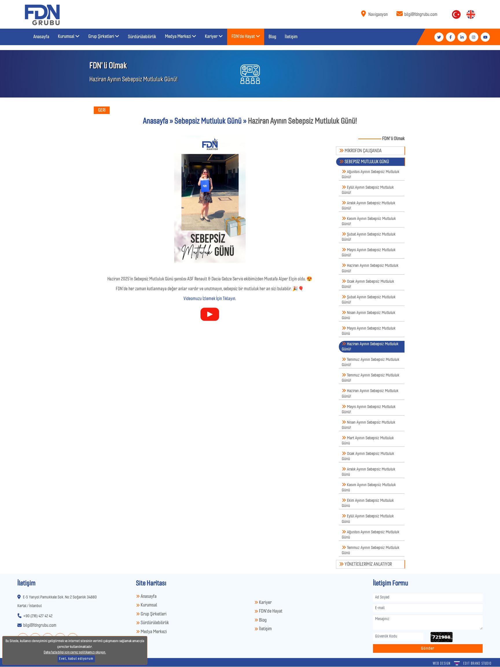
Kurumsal (148, 605)
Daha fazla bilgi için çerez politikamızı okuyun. (75, 652)
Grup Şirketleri (153, 614)
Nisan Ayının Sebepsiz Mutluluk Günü (368, 315)
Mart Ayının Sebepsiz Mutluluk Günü (368, 440)
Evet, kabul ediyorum (76, 659)
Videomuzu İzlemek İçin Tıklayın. (209, 298)
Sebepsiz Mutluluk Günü (366, 161)
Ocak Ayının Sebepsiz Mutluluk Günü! (368, 284)
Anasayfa (155, 121)
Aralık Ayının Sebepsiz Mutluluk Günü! (368, 205)
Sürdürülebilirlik (154, 622)
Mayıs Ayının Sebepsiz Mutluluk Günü (369, 331)
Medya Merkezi (153, 631)
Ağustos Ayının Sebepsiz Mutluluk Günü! (370, 174)
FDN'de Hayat (270, 611)
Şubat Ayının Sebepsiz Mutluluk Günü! (369, 237)
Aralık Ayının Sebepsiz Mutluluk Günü (368, 472)
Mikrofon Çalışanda (363, 150)
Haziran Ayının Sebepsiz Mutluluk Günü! (370, 268)
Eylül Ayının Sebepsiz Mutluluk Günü (368, 519)
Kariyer (265, 602)
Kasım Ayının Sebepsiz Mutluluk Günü (369, 487)
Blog (262, 620)
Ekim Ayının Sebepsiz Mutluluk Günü (368, 503)
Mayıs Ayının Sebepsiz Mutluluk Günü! (369, 252)
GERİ (101, 110)
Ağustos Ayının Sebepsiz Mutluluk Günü (370, 534)
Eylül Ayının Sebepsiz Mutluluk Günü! (368, 190)
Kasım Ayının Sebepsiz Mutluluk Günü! (369, 221)
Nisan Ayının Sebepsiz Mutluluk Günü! (368, 425)
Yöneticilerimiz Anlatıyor (368, 564)
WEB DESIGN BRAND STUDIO (462, 663)
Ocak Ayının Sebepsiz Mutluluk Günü (368, 456)
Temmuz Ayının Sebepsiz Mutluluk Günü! (370, 362)
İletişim (265, 628)
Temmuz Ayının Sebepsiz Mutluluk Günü (370, 550)
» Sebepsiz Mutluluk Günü (205, 121)
